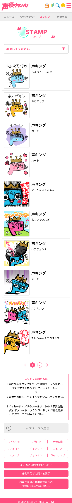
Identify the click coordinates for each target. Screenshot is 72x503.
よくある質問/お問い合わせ (36, 465)
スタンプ (14, 455)
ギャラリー (36, 448)
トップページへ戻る (36, 428)
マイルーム (63, 5)
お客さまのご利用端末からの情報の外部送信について (36, 484)
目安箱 (47, 5)
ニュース (57, 448)
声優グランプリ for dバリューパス (15, 6)
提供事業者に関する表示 (36, 473)
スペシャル (14, 448)
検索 (58, 5)
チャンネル (36, 455)
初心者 (52, 5)
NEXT (46, 365)
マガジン (36, 441)
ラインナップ (58, 455)
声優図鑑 (58, 441)
